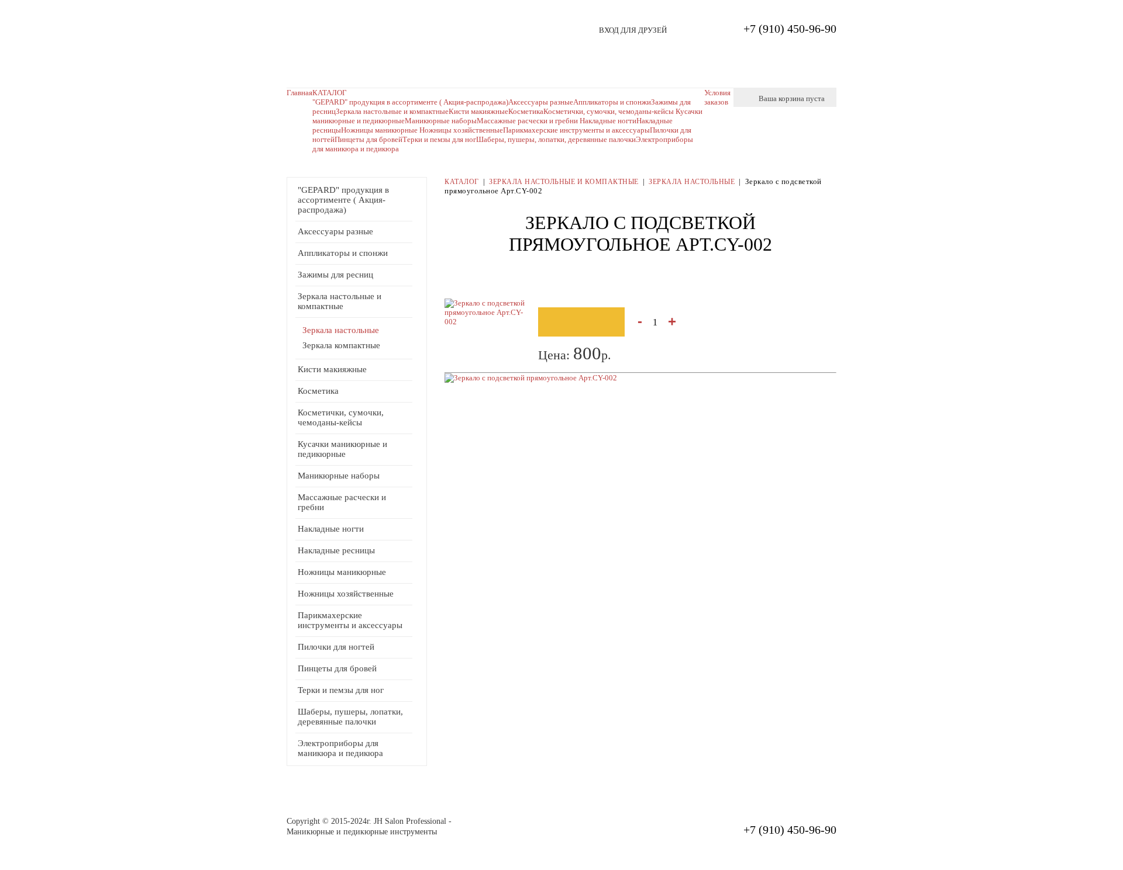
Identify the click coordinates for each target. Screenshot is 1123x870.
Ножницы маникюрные (380, 130)
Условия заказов (717, 97)
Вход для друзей (633, 30)
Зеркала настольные (340, 330)
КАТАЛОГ (329, 92)
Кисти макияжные (478, 111)
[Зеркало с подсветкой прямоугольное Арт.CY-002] (531, 377)
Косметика (318, 391)
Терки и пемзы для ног (439, 139)
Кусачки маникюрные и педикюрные (342, 449)
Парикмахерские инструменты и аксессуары (576, 130)
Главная (299, 92)
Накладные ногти (608, 120)
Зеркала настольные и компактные (392, 111)
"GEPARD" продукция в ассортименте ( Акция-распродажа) (410, 102)
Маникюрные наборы (441, 120)
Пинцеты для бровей (368, 139)
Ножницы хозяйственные (461, 130)
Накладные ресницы (336, 550)
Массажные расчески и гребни (528, 120)
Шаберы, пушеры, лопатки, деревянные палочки (556, 139)
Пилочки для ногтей (336, 646)
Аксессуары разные (335, 231)
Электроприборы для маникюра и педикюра (340, 748)
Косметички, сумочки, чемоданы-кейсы (341, 417)
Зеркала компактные (341, 345)
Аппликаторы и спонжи (343, 253)
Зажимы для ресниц (335, 274)
